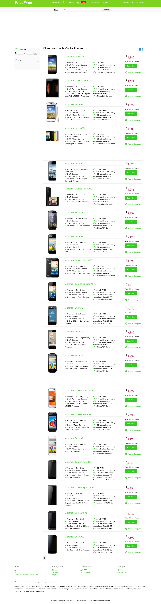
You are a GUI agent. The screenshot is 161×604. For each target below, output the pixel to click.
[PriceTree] (23, 4)
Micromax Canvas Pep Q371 (79, 462)
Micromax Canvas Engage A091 (80, 284)
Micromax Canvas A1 (75, 57)
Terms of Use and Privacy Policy (26, 575)
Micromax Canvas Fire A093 (78, 189)
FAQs (120, 570)
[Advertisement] (80, 29)
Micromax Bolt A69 (74, 236)
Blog (16, 572)
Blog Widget (85, 572)
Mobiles (55, 570)
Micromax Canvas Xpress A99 (79, 487)
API (83, 570)
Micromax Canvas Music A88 (79, 390)
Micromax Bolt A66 (74, 438)
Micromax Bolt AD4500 (76, 513)
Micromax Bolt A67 (74, 163)
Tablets (55, 572)
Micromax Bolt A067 (74, 537)
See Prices (131, 66)
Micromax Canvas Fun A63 (78, 414)
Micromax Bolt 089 (74, 212)
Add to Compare (134, 72)
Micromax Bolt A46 (74, 355)
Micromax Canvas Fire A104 (78, 80)
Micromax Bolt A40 (74, 332)
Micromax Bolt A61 (74, 308)
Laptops (55, 575)
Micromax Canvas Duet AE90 (79, 260)
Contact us (122, 572)
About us (17, 570)
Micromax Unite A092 (75, 128)
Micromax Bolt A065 (74, 104)
